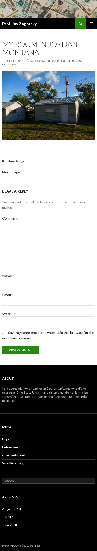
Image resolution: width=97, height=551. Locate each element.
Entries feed (11, 447)
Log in (6, 439)
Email (7, 295)
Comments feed (13, 455)
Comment (10, 218)
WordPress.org (13, 463)
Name (8, 276)
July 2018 (9, 517)
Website (9, 313)
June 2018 (9, 525)
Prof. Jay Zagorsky (19, 23)
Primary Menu (91, 23)
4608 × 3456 (37, 60)
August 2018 (11, 509)
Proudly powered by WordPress (21, 545)
